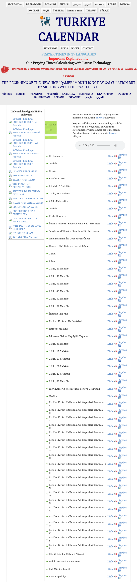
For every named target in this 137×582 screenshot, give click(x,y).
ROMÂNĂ (125, 4)
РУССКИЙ (33, 10)
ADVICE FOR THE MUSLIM (28, 198)
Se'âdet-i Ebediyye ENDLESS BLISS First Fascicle (25, 122)
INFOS (64, 48)
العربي (87, 4)
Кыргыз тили (75, 10)
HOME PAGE (50, 48)
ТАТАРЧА (91, 10)
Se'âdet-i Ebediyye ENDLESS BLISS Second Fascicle (26, 132)
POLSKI (112, 4)
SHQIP (46, 10)
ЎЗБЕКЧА (58, 10)
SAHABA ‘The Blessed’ (25, 237)
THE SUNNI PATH (22, 175)
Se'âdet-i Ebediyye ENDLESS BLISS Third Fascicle (25, 143)
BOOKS (75, 48)
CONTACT (88, 48)
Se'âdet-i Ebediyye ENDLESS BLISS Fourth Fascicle (26, 153)
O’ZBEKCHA (124, 93)
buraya (100, 117)
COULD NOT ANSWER (25, 206)
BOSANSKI (50, 4)
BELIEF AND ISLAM (24, 179)
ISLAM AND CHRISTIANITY (28, 202)
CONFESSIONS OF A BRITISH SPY (24, 212)
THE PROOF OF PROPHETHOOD (22, 185)
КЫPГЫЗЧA (86, 93)
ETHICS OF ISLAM (23, 233)
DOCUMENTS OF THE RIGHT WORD (25, 220)
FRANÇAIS (36, 93)
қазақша (99, 4)
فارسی (77, 4)
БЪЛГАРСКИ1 (33, 4)
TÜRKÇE (104, 10)
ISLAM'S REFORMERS (25, 171)
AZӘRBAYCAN (15, 4)
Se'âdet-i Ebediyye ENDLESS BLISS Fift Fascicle (24, 164)
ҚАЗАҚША (68, 93)
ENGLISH (64, 4)
